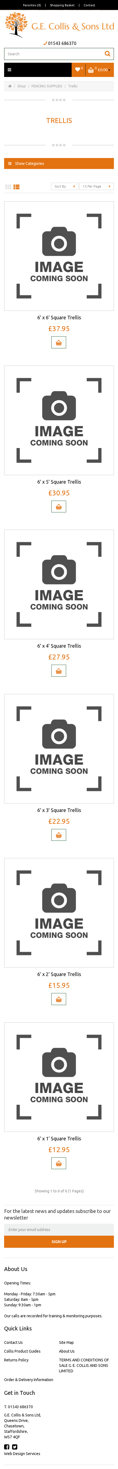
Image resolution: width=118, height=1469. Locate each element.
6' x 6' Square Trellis (59, 317)
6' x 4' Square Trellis (59, 646)
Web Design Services (22, 1453)
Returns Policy (16, 1360)
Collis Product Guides (22, 1351)
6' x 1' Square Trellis (59, 1138)
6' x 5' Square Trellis (59, 481)
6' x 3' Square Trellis (59, 810)
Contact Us (13, 1342)
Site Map (66, 1342)
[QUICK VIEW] (59, 256)
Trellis (73, 86)
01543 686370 (62, 43)
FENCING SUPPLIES (47, 86)
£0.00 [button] (101, 69)
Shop (21, 86)
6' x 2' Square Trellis (59, 974)
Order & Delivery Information (28, 1380)
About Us (67, 1351)
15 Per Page (92, 186)
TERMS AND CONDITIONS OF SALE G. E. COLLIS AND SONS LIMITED (84, 1365)
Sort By (61, 186)
